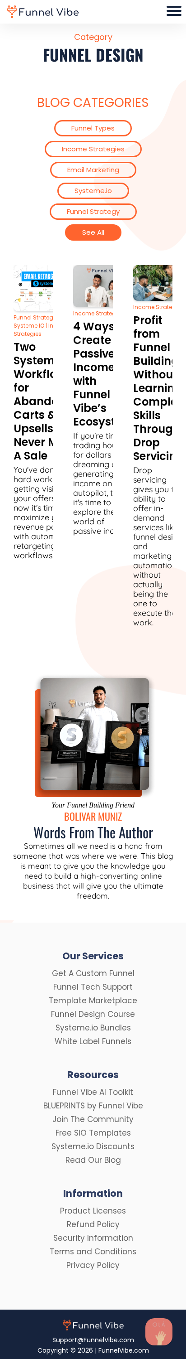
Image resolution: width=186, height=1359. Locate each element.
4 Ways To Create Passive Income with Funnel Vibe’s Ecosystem (103, 374)
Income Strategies (98, 313)
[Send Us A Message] (158, 1331)
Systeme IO (29, 325)
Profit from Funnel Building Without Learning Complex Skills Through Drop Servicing (158, 388)
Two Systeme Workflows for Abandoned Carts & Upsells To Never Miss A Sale (46, 401)
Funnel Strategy (35, 317)
